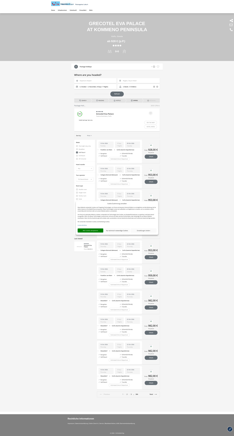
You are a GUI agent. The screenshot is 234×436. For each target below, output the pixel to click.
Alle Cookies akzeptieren (90, 230)
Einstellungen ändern (143, 230)
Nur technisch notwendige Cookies (117, 230)
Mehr (91, 10)
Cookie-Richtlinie (82, 225)
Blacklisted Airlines (110, 423)
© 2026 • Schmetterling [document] (117, 433)
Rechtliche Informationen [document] (81, 419)
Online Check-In (93, 423)
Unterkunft (73, 10)
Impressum (71, 423)
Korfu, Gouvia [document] (117, 36)
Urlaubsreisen (62, 10)
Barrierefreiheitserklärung (127, 423)
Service (101, 423)
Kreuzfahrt (83, 10)
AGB (117, 423)
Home (53, 10)
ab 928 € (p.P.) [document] (116, 41)
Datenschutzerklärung (81, 423)
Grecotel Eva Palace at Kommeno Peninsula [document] (117, 26)
